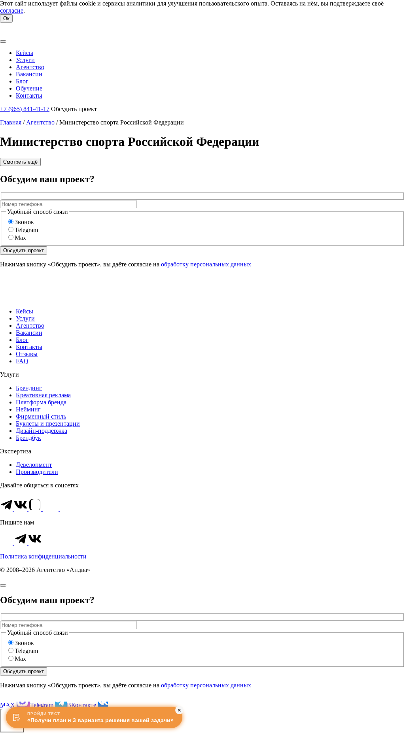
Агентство (40, 122)
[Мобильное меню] (3, 41)
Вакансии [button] (29, 74)
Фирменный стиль (41, 416)
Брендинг (29, 388)
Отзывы (27, 354)
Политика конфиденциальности (43, 556)
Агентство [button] (30, 67)
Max (20, 237)
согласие (11, 10)
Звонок (24, 222)
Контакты (29, 346)
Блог (22, 339)
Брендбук (28, 437)
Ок (6, 18)
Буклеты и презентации (48, 423)
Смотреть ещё (20, 162)
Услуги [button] (25, 60)
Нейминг (28, 409)
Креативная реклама (43, 395)
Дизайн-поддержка (41, 430)
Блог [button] (22, 81)
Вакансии (29, 332)
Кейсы (24, 311)
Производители (37, 471)
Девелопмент (34, 464)
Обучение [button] (29, 88)
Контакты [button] (29, 95)
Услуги (25, 318)
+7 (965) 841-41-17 (24, 109)
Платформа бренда (41, 402)
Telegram (26, 229)
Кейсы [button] (24, 52)
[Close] (3, 585)
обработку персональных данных (206, 264)
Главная (10, 122)
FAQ (22, 361)
